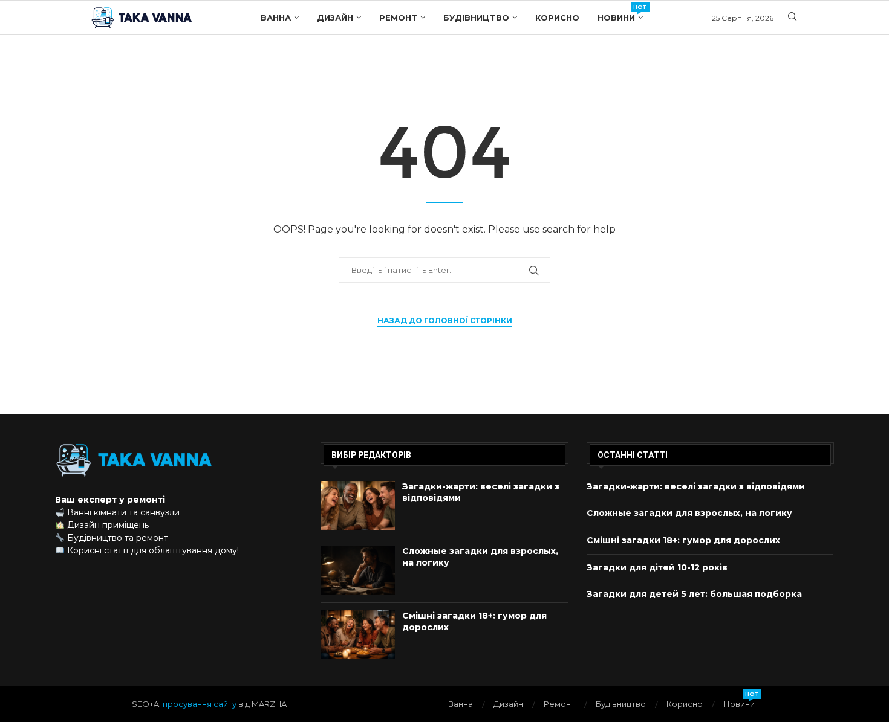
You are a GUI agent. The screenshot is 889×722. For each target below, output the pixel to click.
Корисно (557, 17)
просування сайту (199, 704)
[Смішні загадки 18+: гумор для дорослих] (358, 635)
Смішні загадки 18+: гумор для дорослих (683, 540)
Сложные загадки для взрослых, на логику (689, 513)
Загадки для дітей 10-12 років (657, 567)
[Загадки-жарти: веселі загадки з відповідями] (358, 505)
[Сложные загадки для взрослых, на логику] (358, 570)
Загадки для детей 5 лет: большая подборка (694, 593)
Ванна (276, 17)
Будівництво (476, 17)
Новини (620, 13)
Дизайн (335, 17)
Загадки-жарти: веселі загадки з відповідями (696, 486)
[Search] (792, 17)
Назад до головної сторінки (444, 320)
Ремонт (398, 17)
